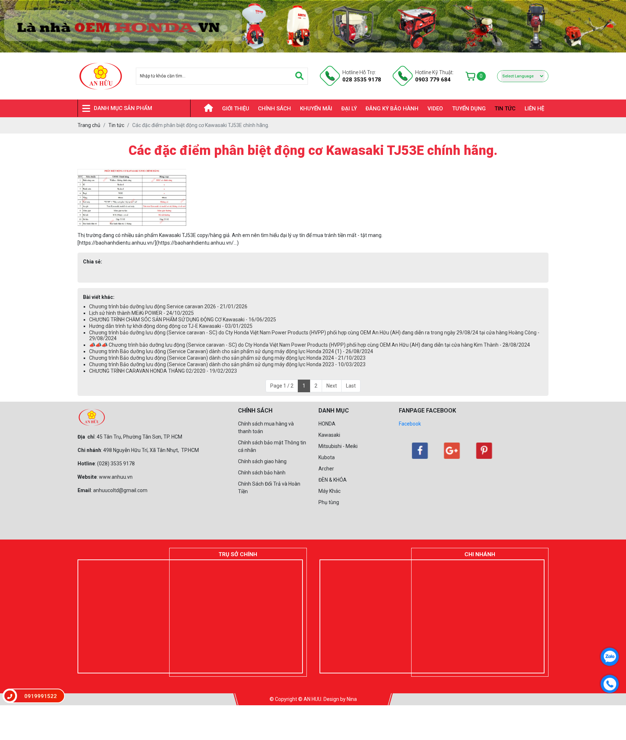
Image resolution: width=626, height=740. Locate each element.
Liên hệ (534, 108)
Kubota (326, 457)
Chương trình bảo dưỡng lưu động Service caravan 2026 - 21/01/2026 (168, 306)
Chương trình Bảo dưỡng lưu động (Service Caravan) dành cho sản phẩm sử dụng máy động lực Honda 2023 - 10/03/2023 (227, 364)
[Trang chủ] (204, 108)
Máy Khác (329, 491)
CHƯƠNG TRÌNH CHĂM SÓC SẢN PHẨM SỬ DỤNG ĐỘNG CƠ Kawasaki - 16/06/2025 (182, 319)
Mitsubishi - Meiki (338, 446)
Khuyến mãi (316, 108)
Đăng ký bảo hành (392, 108)
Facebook (410, 424)
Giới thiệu (235, 108)
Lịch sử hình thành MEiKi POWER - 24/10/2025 (141, 313)
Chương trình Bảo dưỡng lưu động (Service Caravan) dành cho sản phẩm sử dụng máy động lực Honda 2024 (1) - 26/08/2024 (231, 351)
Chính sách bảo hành (261, 472)
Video (435, 108)
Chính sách (274, 108)
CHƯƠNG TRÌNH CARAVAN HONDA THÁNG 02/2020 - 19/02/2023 (163, 371)
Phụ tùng (328, 502)
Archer (326, 469)
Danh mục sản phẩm (123, 108)
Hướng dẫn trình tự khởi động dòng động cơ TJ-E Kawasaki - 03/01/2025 (171, 326)
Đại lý (349, 108)
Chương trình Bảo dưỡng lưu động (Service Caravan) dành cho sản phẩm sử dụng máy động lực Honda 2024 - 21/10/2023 (227, 358)
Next (331, 386)
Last (351, 386)
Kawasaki (329, 435)
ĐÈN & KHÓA (332, 480)
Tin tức (505, 108)
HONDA (326, 424)
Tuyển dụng (469, 108)
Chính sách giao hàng (262, 461)
